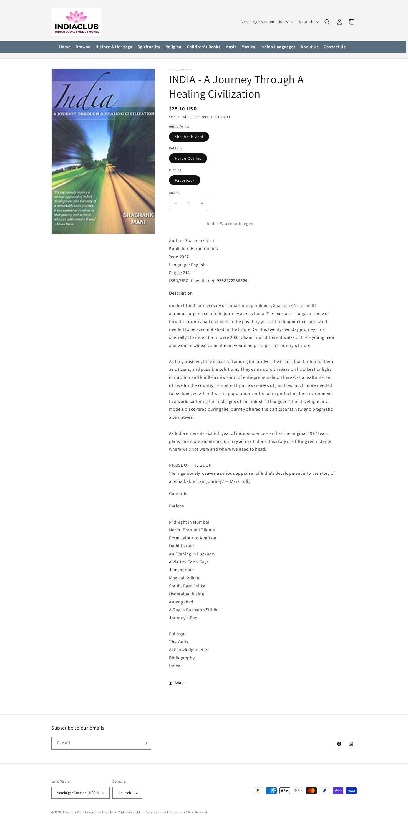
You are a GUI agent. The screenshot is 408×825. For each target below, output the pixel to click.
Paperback (185, 180)
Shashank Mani (189, 136)
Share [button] (180, 682)
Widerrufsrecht (129, 812)
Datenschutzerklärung (162, 812)
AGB (187, 812)
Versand (175, 117)
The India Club (73, 812)
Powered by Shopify (98, 812)
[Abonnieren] (145, 743)
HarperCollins (188, 158)
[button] (83, 47)
